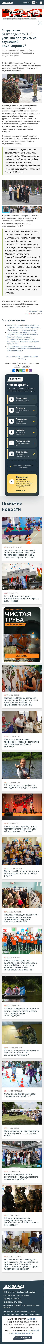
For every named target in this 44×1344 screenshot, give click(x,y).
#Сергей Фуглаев (13, 357)
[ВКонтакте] (13, 370)
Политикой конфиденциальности (24, 1332)
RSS (5, 1292)
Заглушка (25, 1295)
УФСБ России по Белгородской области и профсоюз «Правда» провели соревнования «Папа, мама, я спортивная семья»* (24, 327)
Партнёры (7, 1298)
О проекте (7, 1295)
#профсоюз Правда (30, 357)
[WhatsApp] (20, 370)
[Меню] (41, 2)
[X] (17, 370)
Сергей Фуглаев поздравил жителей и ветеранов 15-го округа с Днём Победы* (22, 333)
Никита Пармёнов (34, 311)
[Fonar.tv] (7, 3)
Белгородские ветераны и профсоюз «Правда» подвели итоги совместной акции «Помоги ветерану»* (24, 348)
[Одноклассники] (27, 370)
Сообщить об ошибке (26, 1292)
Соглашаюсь (23, 1337)
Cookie (31, 1318)
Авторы (16, 1295)
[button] (39, 182)
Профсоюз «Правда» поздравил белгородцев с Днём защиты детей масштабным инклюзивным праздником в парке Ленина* (23, 340)
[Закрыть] (40, 23)
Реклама (17, 1298)
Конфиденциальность (12, 1302)
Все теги (11, 1292)
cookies (24, 1311)
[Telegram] (23, 370)
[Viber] (30, 370)
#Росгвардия (22, 359)
